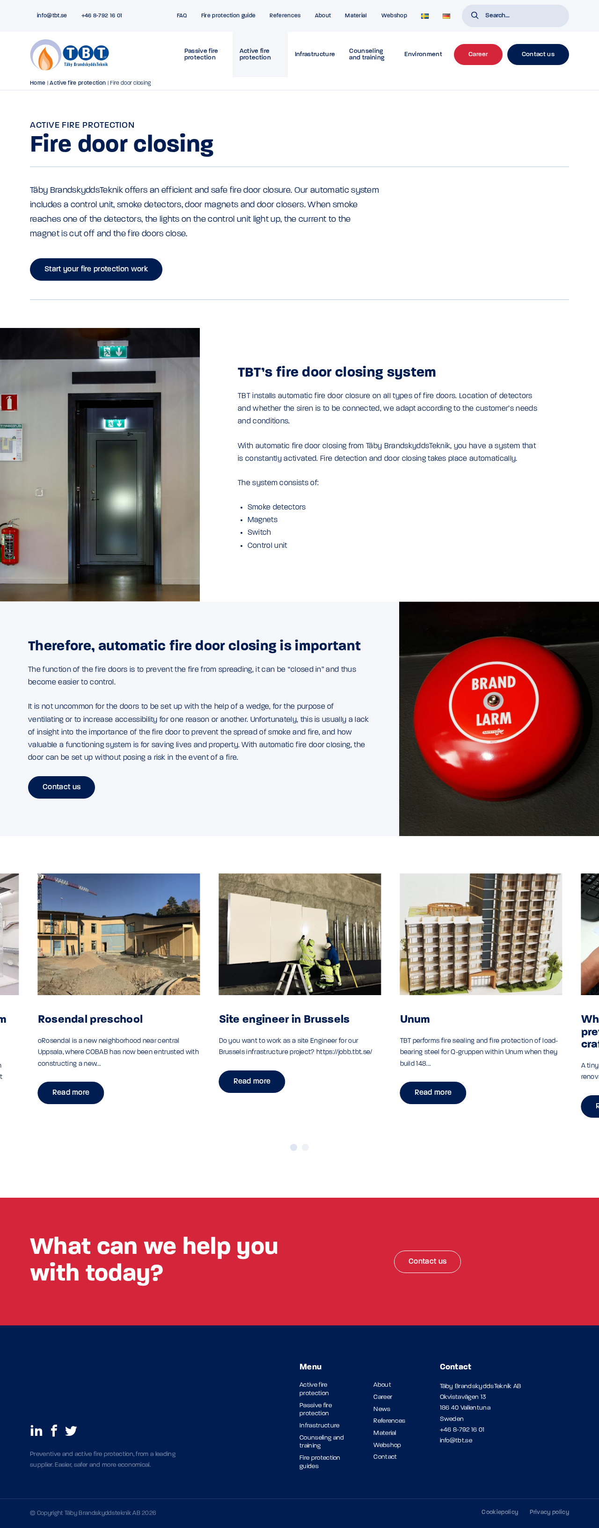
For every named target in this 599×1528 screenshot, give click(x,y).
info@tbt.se (456, 1441)
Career (382, 1397)
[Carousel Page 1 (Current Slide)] (293, 1147)
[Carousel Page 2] (305, 1147)
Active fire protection (255, 54)
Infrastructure (315, 54)
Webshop (394, 16)
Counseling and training (366, 54)
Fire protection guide (228, 16)
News (381, 1409)
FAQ (182, 16)
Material (356, 16)
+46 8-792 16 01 (462, 1430)
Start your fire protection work (96, 269)
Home (37, 83)
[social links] (36, 1430)
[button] (475, 16)
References (285, 16)
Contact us (61, 787)
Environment (423, 54)
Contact (385, 1457)
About (323, 16)
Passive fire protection (201, 54)
